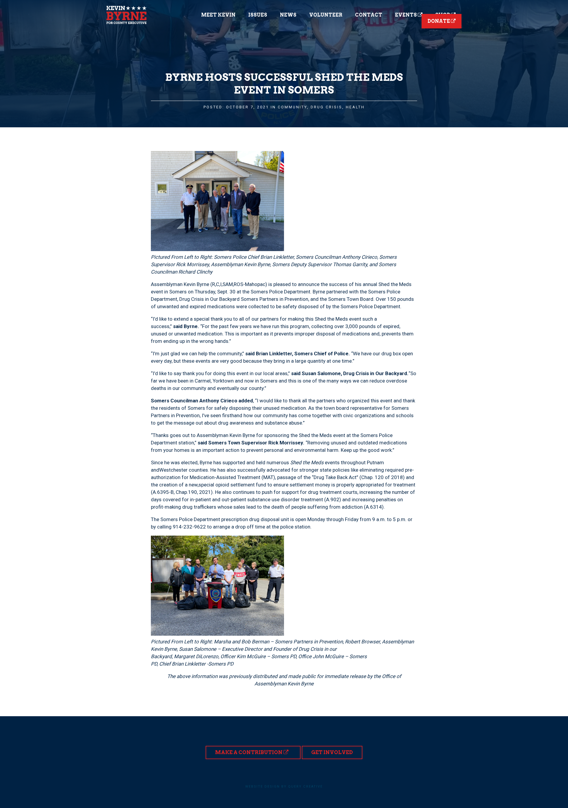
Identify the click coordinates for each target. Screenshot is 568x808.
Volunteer (325, 15)
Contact (368, 15)
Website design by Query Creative (284, 786)
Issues (257, 15)
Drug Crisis (326, 107)
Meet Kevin (218, 15)
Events (406, 15)
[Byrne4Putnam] (126, 15)
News (288, 15)
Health (355, 107)
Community (292, 107)
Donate (439, 21)
